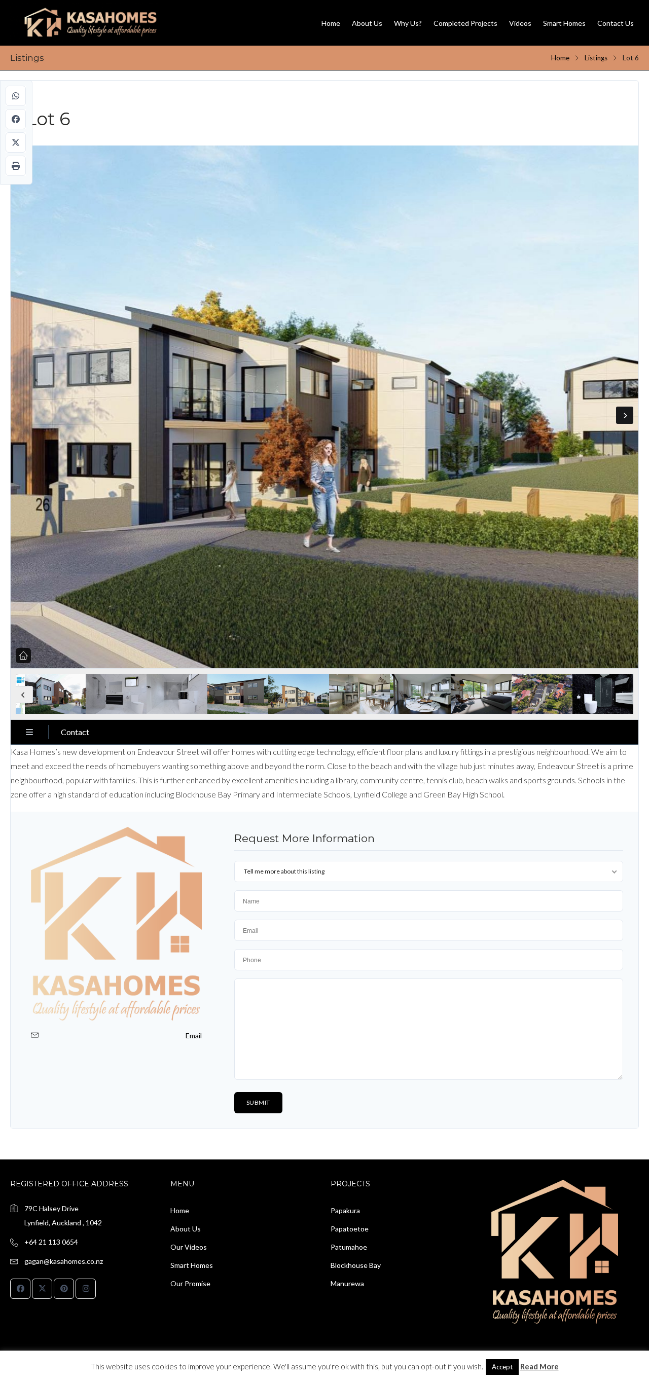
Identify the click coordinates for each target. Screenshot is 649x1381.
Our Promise (190, 1283)
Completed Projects (465, 23)
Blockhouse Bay (356, 1265)
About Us (367, 23)
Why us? (408, 23)
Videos (520, 23)
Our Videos (188, 1247)
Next (624, 415)
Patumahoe (349, 1247)
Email (194, 1035)
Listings (596, 58)
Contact (75, 732)
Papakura (345, 1210)
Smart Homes (564, 23)
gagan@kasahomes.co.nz (63, 1261)
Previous (24, 694)
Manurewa (347, 1283)
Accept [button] (502, 1367)
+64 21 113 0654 (51, 1242)
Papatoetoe (350, 1228)
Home (330, 23)
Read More (539, 1366)
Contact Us (615, 23)
